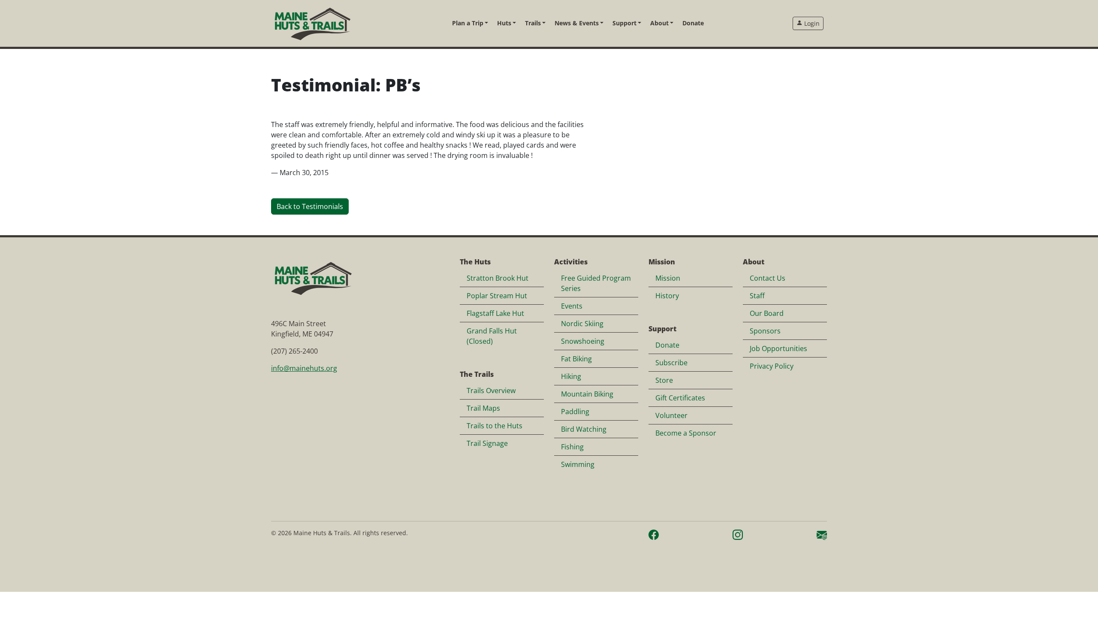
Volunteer (671, 415)
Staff (757, 295)
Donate (693, 23)
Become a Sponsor (685, 433)
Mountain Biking (587, 394)
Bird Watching (583, 429)
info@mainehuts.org (304, 368)
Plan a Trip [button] (467, 23)
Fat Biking (576, 359)
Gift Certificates (680, 398)
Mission (667, 278)
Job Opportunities (778, 348)
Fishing (572, 446)
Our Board (767, 313)
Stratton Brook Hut (497, 278)
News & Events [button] (577, 23)
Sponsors (765, 331)
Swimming (577, 464)
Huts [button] (504, 23)
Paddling (575, 411)
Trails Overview (491, 390)
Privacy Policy (771, 366)
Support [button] (624, 23)
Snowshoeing (582, 341)
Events (571, 306)
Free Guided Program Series (596, 283)
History (667, 295)
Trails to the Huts (494, 425)
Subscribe (671, 362)
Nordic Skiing (582, 323)
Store (664, 380)
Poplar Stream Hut (497, 295)
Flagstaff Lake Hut (495, 313)
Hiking (571, 376)
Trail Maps (483, 408)
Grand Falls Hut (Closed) (492, 336)
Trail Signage (487, 443)
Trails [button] (533, 23)
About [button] (659, 23)
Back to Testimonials (310, 206)
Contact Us (767, 278)
